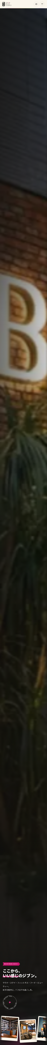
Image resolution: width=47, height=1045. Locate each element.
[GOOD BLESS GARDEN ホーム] (6, 4)
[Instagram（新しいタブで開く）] (36, 4)
